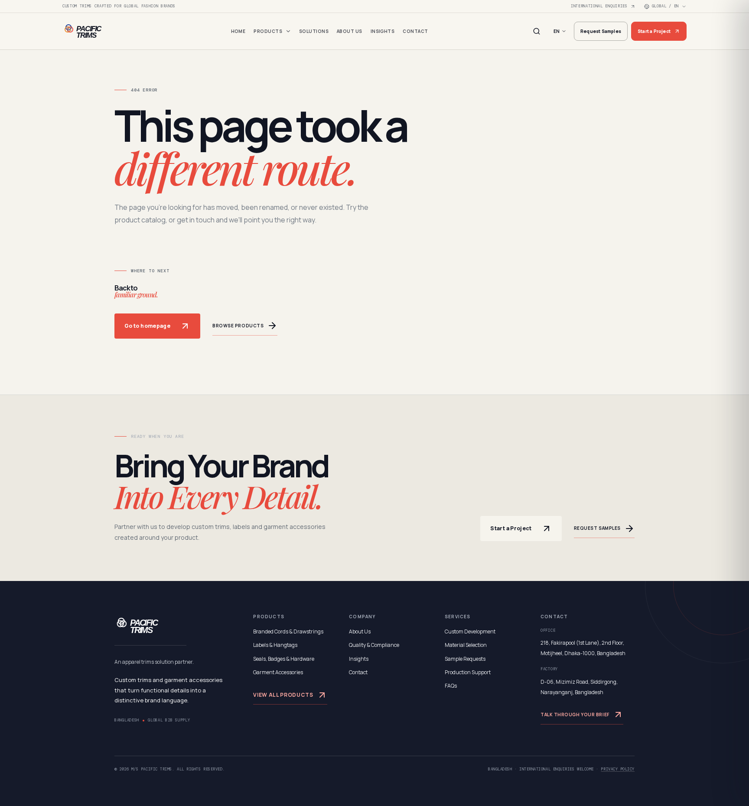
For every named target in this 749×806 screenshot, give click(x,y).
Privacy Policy (618, 769)
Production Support (468, 672)
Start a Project (654, 31)
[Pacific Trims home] (97, 31)
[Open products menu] (288, 31)
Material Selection (466, 645)
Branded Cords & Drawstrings (288, 631)
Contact (415, 31)
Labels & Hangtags (275, 645)
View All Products (283, 694)
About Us (349, 31)
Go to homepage (147, 326)
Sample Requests (465, 658)
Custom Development (470, 631)
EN (557, 31)
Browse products (238, 326)
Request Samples (600, 31)
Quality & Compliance (374, 645)
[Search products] (536, 31)
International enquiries (599, 6)
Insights (383, 31)
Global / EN (665, 6)
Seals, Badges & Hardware (283, 658)
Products (268, 31)
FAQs (451, 685)
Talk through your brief (575, 714)
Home (238, 31)
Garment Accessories (278, 672)
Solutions (314, 31)
